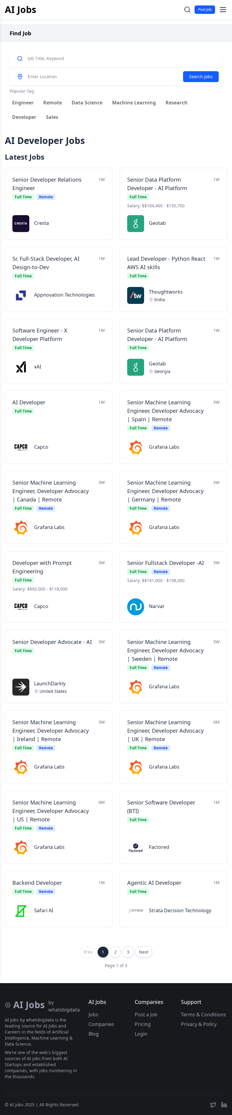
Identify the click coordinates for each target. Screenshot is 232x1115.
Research (177, 102)
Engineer (23, 102)
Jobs (93, 1014)
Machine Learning (134, 102)
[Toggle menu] (223, 9)
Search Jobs (201, 76)
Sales (52, 117)
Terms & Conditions (203, 1014)
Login (141, 1034)
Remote (52, 102)
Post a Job (146, 1014)
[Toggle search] (187, 9)
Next (143, 952)
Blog (94, 1034)
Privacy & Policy (199, 1024)
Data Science (87, 102)
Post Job (204, 9)
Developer (24, 117)
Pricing (143, 1024)
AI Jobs (20, 9)
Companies (101, 1024)
